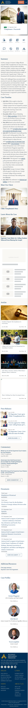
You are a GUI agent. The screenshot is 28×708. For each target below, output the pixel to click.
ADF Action (18, 694)
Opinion (3, 511)
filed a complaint (12, 116)
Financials (18, 696)
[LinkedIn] (12, 667)
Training (17, 692)
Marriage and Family (6, 680)
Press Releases (5, 688)
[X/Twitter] (8, 667)
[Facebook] (2, 667)
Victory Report (19, 677)
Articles (3, 686)
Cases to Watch (19, 675)
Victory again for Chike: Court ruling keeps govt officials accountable (16, 425)
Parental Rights (5, 675)
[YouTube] (15, 667)
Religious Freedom (6, 677)
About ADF (17, 686)
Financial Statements (18, 704)
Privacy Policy (4, 704)
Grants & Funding (20, 690)
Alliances (17, 688)
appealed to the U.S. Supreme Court (15, 142)
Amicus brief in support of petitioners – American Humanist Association (13, 533)
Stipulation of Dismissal (8, 495)
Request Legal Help (20, 679)
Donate (21, 2)
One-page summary (6, 568)
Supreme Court (19, 673)
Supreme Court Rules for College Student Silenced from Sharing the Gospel (14, 239)
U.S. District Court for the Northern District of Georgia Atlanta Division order (13, 503)
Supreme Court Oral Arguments (9, 570)
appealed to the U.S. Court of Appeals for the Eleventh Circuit (15, 130)
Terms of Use (10, 704)
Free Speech (4, 673)
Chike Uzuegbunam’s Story (9, 208)
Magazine (3, 690)
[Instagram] (5, 667)
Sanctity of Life (5, 679)
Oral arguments (15, 144)
